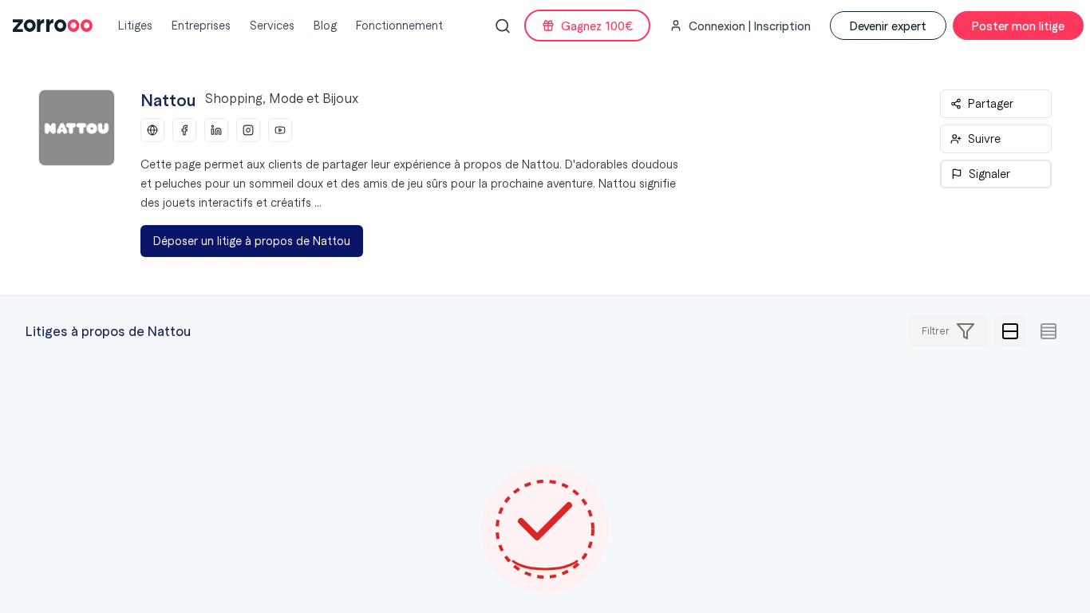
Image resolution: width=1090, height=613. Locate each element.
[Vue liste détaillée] (1010, 331)
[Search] (502, 26)
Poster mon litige (1018, 26)
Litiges (135, 25)
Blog (325, 25)
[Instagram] (248, 130)
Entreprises (201, 25)
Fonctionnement (399, 25)
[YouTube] (280, 130)
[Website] (152, 130)
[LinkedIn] (216, 130)
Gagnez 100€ (597, 26)
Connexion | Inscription (750, 26)
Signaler (989, 174)
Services (272, 25)
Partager (990, 103)
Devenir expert (888, 26)
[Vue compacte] (1048, 331)
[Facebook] (184, 130)
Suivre (984, 138)
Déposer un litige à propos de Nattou (251, 241)
